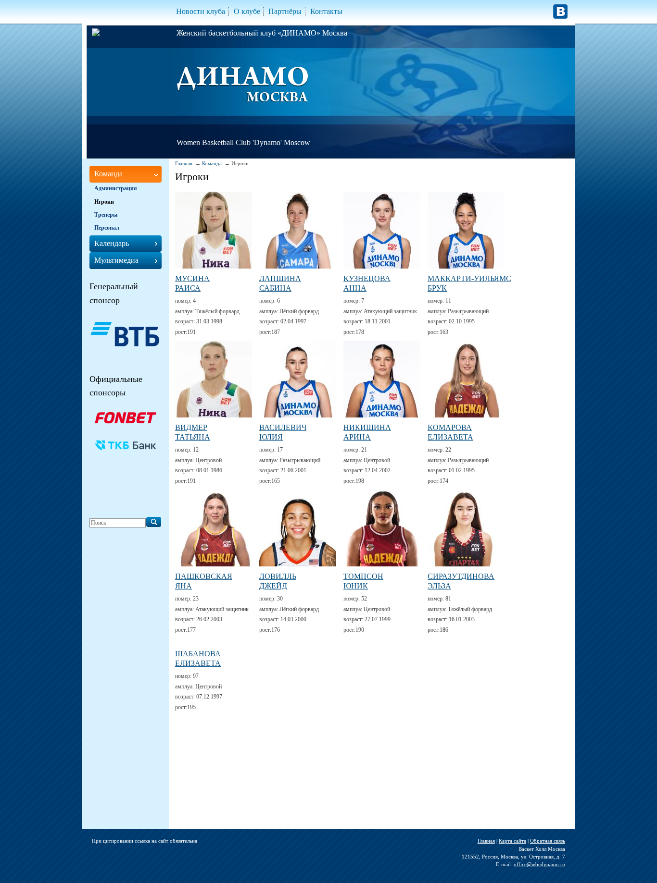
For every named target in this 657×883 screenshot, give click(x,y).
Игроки (104, 201)
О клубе (247, 11)
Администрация (115, 188)
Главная (183, 163)
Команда (212, 163)
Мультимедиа (116, 260)
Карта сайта (512, 841)
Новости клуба (200, 11)
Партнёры (285, 11)
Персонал (106, 227)
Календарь (111, 243)
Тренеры (105, 214)
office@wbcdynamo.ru (539, 864)
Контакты (326, 11)
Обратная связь (547, 841)
